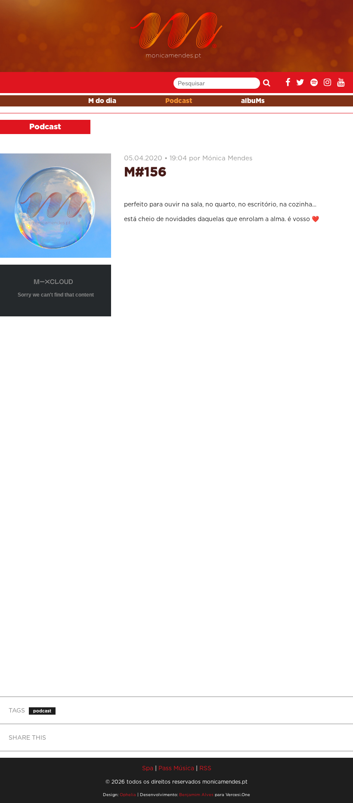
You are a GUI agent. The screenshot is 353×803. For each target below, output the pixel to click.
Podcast (178, 101)
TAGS (17, 710)
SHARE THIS (27, 737)
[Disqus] (235, 343)
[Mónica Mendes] (177, 35)
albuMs (253, 101)
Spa (147, 768)
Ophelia (128, 794)
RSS (205, 768)
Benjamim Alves (196, 794)
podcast (42, 711)
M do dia (102, 101)
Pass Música (176, 768)
